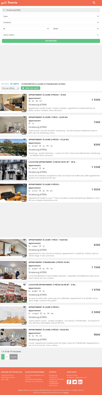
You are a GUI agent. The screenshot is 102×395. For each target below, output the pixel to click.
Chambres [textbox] (7, 22)
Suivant (13, 357)
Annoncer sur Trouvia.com (34, 381)
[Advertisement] (51, 63)
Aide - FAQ (4, 379)
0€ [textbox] (4, 29)
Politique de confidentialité (54, 382)
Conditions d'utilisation (56, 379)
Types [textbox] (5, 16)
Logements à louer (7, 375)
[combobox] (51, 16)
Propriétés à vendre (8, 377)
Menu (99, 2)
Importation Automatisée (33, 379)
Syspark (66, 392)
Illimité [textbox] (55, 29)
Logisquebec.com (81, 377)
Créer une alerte (32, 88)
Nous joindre (53, 385)
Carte (16, 84)
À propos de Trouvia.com (53, 376)
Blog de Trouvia (72, 375)
